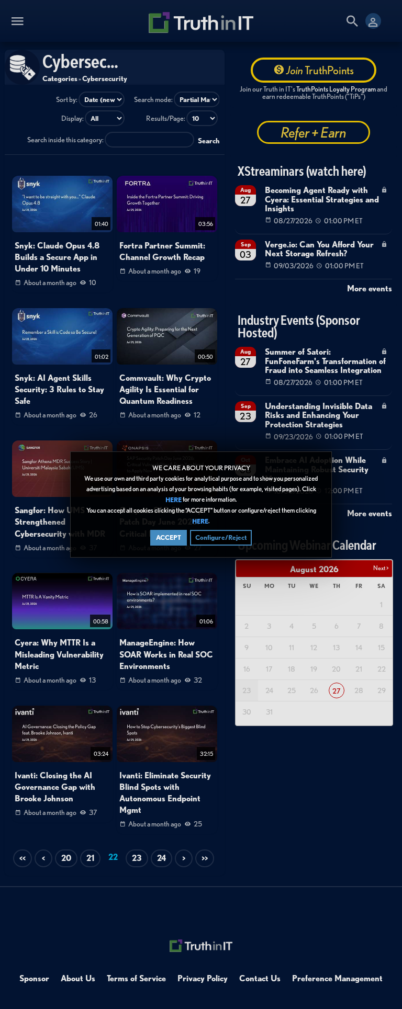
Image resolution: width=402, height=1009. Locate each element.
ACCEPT (168, 537)
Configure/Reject (221, 537)
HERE (173, 500)
